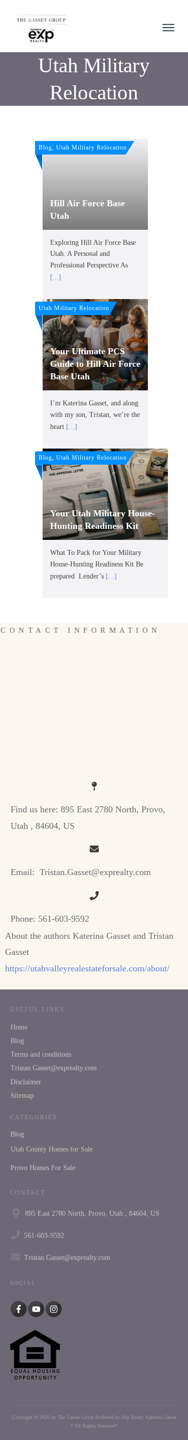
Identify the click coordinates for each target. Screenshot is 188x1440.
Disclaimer (26, 1082)
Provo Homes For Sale (43, 1168)
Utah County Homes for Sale (52, 1149)
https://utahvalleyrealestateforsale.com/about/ (87, 968)
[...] (55, 277)
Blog (17, 1041)
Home (19, 1027)
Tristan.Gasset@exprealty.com (54, 1068)
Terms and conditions (41, 1054)
